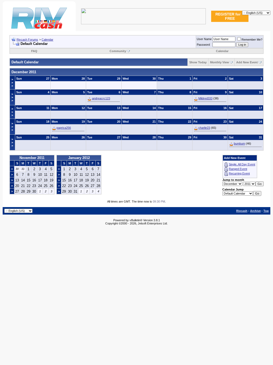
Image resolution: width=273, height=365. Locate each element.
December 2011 (23, 72)
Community (118, 51)
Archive (255, 210)
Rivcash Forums (27, 39)
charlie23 (204, 127)
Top (266, 210)
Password (203, 44)
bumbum (239, 143)
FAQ (34, 51)
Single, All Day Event (242, 164)
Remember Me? (252, 39)
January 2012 (79, 158)
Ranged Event (238, 168)
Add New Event (247, 62)
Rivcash (241, 210)
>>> (12, 82)
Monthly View (219, 62)
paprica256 (64, 127)
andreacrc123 (101, 98)
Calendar (47, 39)
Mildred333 (205, 98)
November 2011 (32, 158)
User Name (204, 39)
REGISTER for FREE (227, 16)
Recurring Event (239, 173)
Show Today (198, 62)
